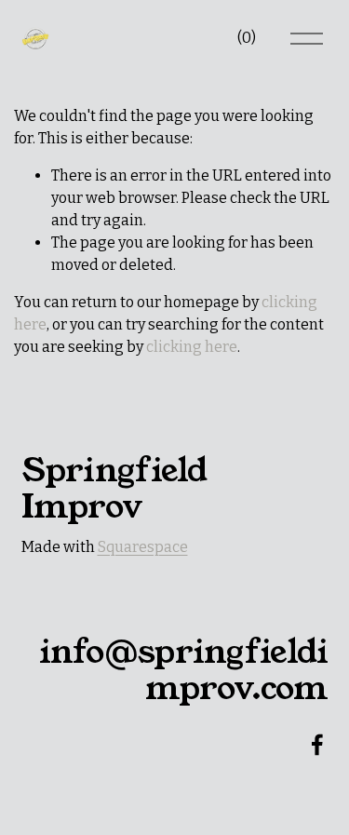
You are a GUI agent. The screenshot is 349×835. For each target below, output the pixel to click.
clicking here (191, 347)
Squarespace (143, 547)
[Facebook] (317, 745)
